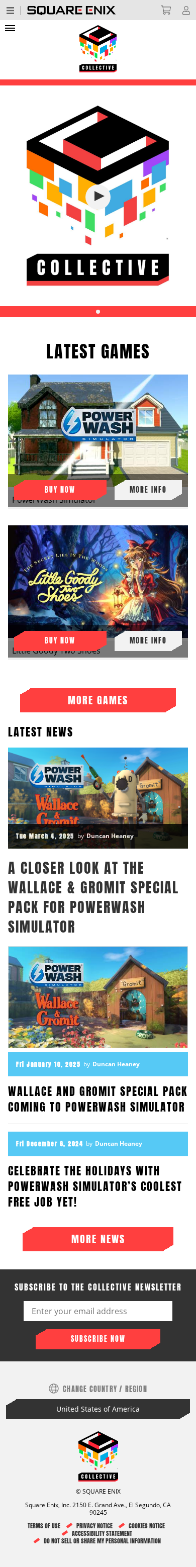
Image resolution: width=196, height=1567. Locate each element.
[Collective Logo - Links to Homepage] (98, 29)
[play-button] (98, 197)
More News (98, 1239)
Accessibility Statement (102, 1533)
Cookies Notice (147, 1526)
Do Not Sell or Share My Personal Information (102, 1541)
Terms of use (44, 1526)
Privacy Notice (94, 1526)
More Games (98, 700)
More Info (148, 490)
